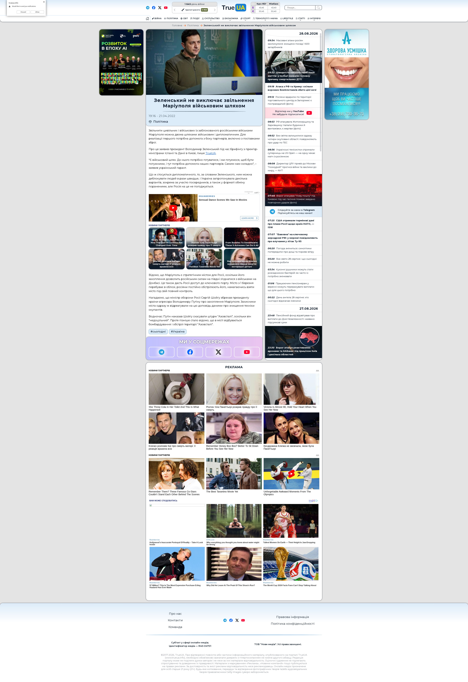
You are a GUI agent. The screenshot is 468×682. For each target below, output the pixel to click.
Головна (177, 25)
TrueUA (210, 153)
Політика (193, 25)
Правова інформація (292, 617)
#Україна (178, 331)
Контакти (175, 620)
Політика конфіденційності (293, 623)
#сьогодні (158, 331)
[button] (174, 9)
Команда (175, 627)
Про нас (175, 613)
